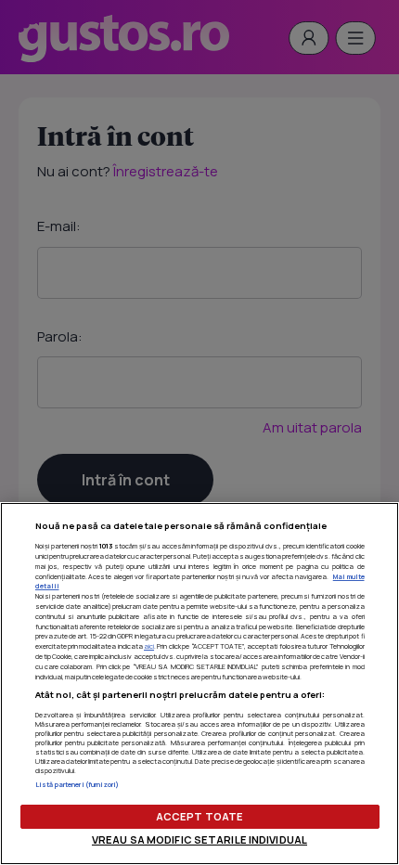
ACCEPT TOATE (199, 816)
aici (149, 646)
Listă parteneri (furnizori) (77, 784)
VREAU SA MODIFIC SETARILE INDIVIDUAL (199, 839)
